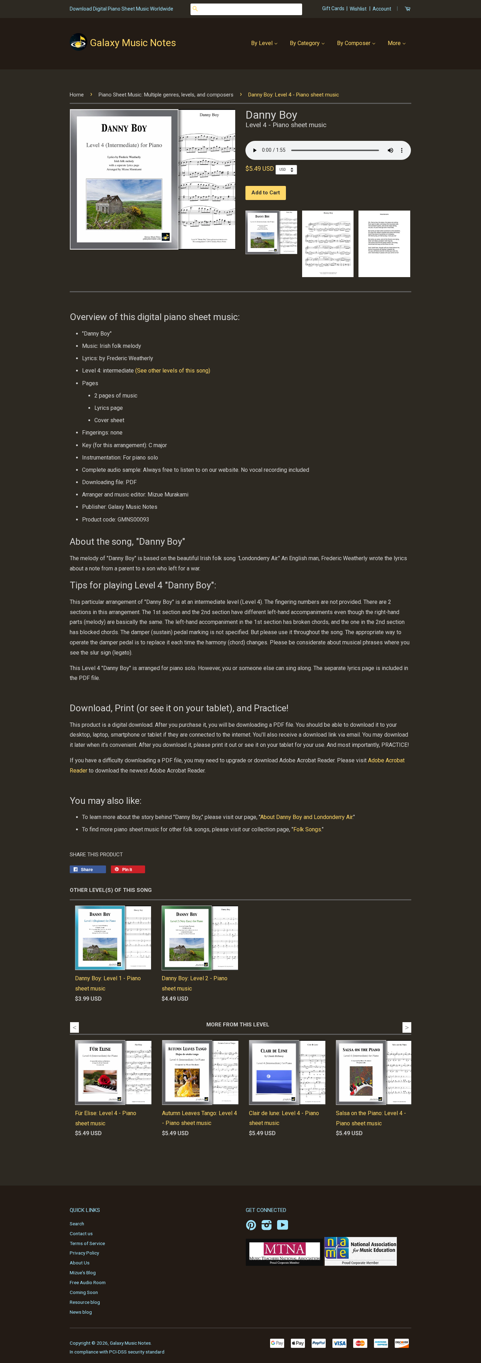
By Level (262, 43)
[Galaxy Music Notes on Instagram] (266, 1227)
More (395, 43)
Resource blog (85, 1302)
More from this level (237, 1024)
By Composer (354, 43)
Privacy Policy (84, 1253)
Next (406, 1027)
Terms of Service (87, 1243)
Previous (74, 1027)
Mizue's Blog (83, 1272)
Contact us (81, 1233)
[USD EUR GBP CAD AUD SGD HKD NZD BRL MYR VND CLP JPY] (288, 169)
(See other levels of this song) (173, 370)
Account (382, 9)
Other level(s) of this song (111, 890)
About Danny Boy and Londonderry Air (306, 817)
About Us (79, 1262)
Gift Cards (333, 8)
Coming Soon (84, 1292)
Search (77, 1223)
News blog (81, 1312)
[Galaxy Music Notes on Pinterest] (251, 1227)
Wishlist (358, 9)
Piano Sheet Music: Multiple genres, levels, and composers (166, 95)
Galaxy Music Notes (133, 43)
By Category (305, 43)
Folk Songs (307, 829)
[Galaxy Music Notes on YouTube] (282, 1227)
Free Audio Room (88, 1282)
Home (77, 95)
